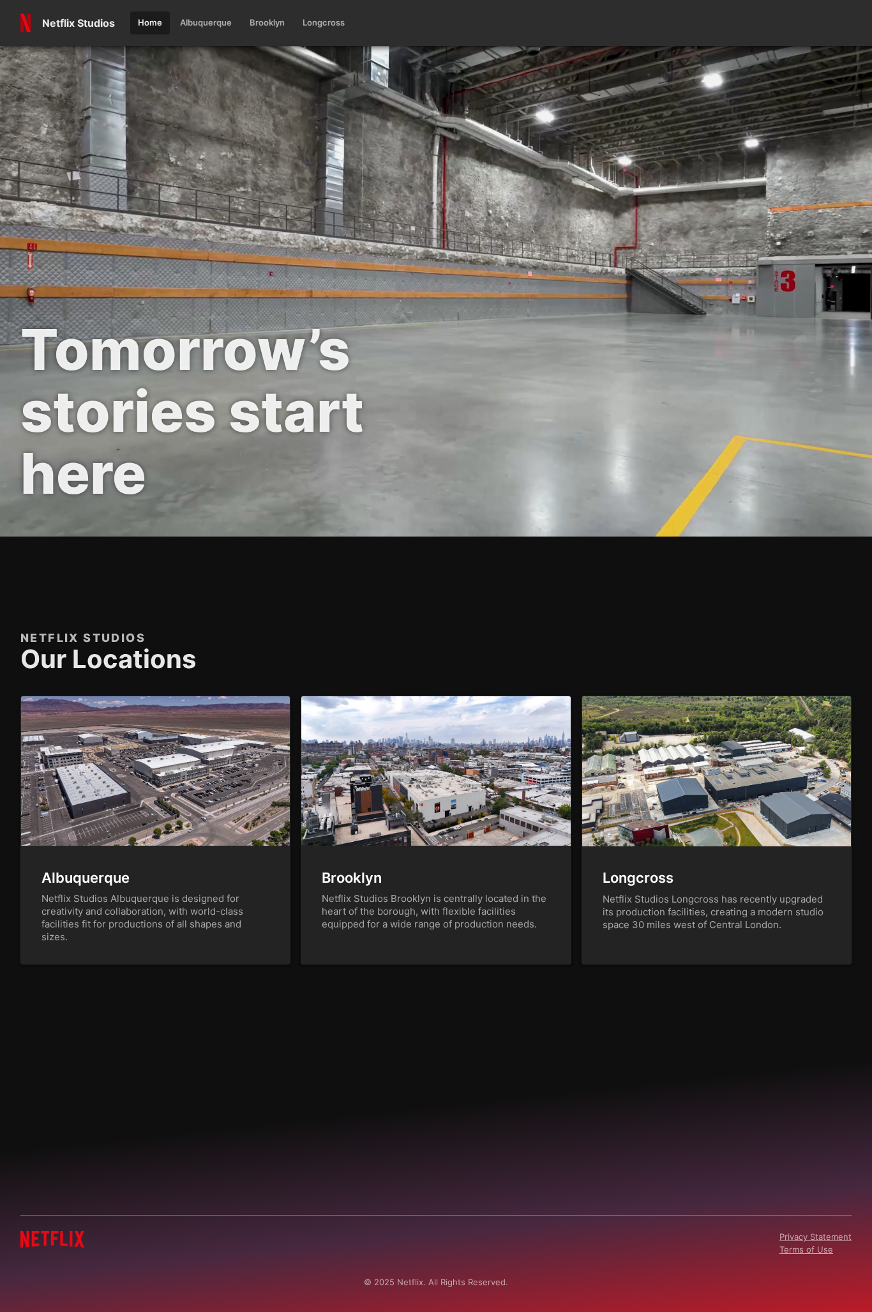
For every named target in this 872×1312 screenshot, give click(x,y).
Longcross (638, 877)
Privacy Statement (815, 1237)
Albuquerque (85, 877)
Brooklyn (352, 877)
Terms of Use (806, 1249)
